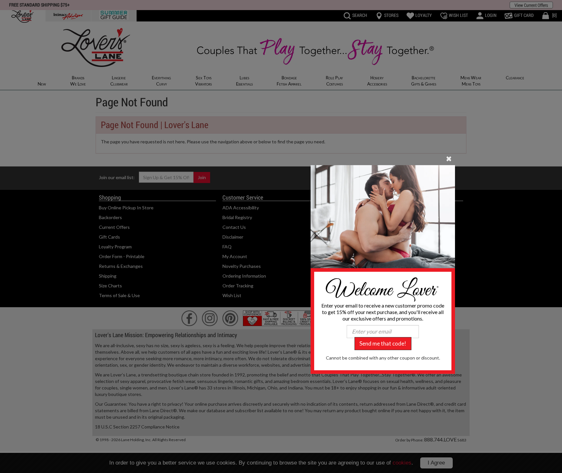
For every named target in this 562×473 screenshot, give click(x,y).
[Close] (449, 158)
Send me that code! (382, 343)
